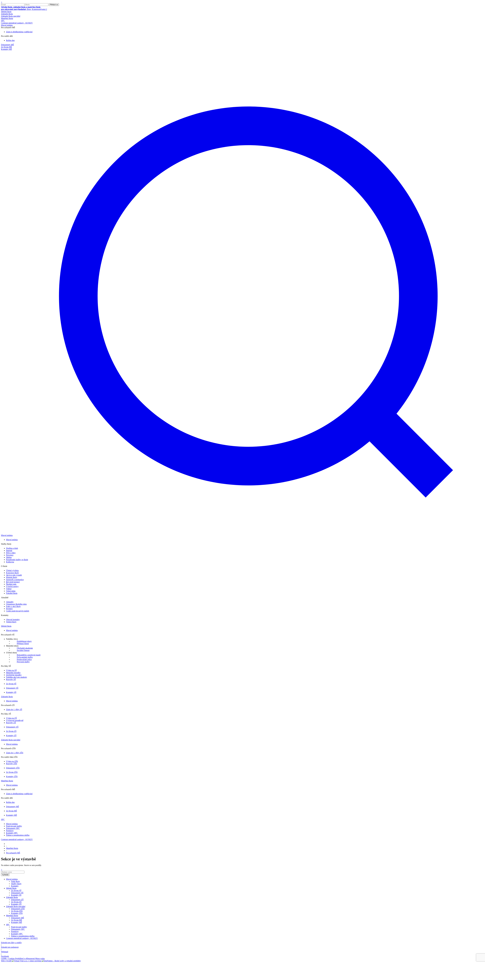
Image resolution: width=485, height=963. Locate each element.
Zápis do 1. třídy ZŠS (14, 753)
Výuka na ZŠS (12, 761)
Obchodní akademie (25, 648)
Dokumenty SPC (13, 828)
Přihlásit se (54, 5)
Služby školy (16, 884)
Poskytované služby (14, 826)
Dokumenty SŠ (12, 688)
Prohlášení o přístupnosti (25, 958)
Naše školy (15, 881)
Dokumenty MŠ (12, 807)
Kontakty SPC (12, 833)
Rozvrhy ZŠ (11, 723)
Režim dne (10, 40)
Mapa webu (40, 958)
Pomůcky (10, 831)
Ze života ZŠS (12, 772)
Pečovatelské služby (25, 657)
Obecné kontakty (13, 619)
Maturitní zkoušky (13, 673)
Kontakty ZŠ (11, 735)
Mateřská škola (7, 18)
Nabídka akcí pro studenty (16, 677)
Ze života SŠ (11, 684)
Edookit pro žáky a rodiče (11, 943)
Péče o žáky (11, 553)
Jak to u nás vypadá (14, 575)
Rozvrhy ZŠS (11, 764)
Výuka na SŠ (11, 670)
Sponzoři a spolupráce (15, 580)
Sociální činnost (23, 650)
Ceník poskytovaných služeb (17, 611)
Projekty (9, 609)
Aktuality (10, 602)
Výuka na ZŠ (11, 718)
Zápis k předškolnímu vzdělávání (19, 32)
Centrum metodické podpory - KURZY (17, 23)
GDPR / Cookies (8, 958)
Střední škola (6, 11)
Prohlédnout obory (24, 641)
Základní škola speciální (10, 16)
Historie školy (11, 577)
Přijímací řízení (23, 643)
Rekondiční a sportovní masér (29, 655)
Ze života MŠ (11, 811)
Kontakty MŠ (11, 815)
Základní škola (7, 14)
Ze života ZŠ (11, 731)
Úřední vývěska (12, 570)
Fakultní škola (11, 593)
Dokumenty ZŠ (12, 727)
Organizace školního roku (16, 604)
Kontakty (15, 886)
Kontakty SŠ (11, 692)
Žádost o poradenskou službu (17, 835)
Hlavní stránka (7, 25)
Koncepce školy (12, 573)
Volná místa (10, 591)
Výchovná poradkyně (14, 720)
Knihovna (10, 562)
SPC (3, 21)
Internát (9, 550)
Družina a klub (12, 548)
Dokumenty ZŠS (13, 768)
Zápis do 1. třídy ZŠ (14, 709)
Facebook (5, 956)
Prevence (9, 555)
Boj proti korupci (13, 582)
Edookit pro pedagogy (10, 947)
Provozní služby (23, 662)
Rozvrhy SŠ (11, 679)
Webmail (4, 952)
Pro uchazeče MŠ (13, 853)
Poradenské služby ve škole (17, 560)
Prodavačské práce (24, 659)
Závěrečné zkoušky (14, 675)
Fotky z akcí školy (13, 606)
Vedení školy (11, 622)
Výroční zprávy (12, 586)
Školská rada (11, 584)
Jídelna (9, 557)
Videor (8, 589)
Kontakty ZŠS (12, 776)
